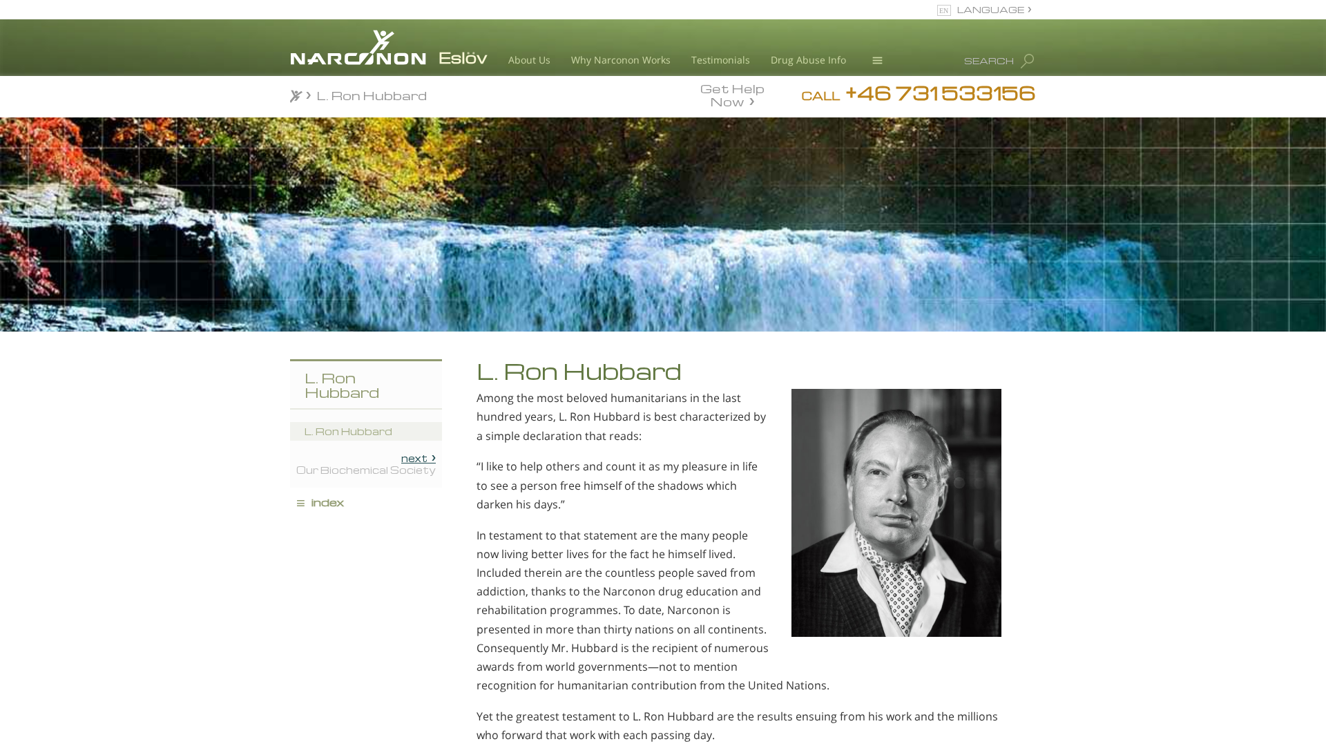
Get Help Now (732, 94)
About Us (529, 59)
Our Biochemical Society (366, 463)
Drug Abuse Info (808, 59)
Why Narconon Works (621, 59)
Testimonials (720, 59)
